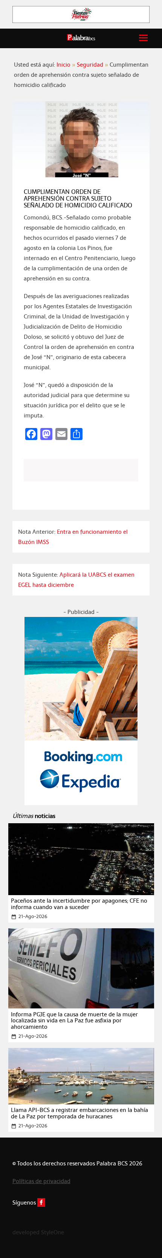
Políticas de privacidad (41, 1181)
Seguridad (90, 64)
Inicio (63, 64)
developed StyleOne (38, 1232)
